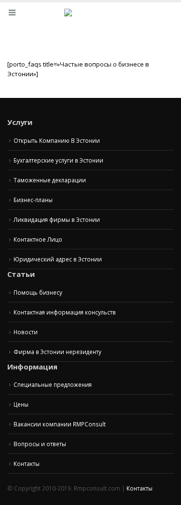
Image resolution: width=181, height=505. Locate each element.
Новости (26, 332)
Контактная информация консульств (65, 312)
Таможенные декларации (50, 180)
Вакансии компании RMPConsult (60, 424)
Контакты (27, 463)
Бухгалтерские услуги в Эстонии (58, 160)
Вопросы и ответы (40, 444)
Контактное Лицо (38, 239)
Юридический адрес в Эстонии (58, 259)
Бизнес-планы (33, 200)
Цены (21, 404)
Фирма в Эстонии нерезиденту (57, 351)
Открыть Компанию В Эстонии (57, 140)
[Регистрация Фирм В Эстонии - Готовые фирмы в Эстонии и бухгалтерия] (90, 18)
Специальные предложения (53, 384)
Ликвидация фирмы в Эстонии (57, 219)
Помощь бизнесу (38, 292)
